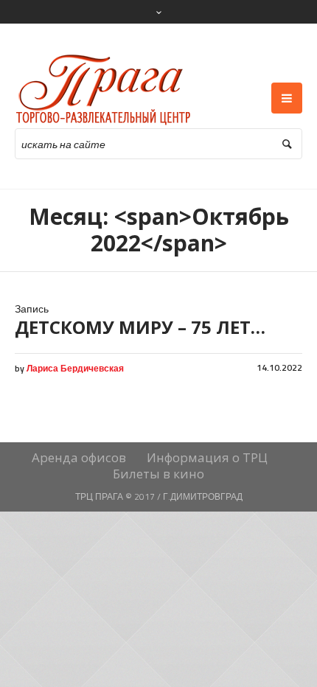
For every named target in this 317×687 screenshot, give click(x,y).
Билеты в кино (158, 474)
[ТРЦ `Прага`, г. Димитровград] (104, 90)
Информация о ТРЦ (207, 458)
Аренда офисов (79, 458)
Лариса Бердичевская (75, 368)
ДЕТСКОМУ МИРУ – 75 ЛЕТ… (140, 327)
